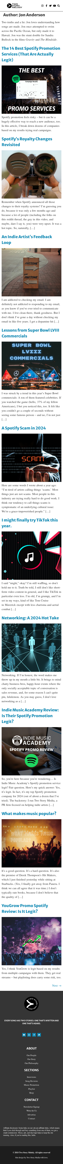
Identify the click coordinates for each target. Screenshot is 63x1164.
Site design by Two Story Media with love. (31, 1157)
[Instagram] (42, 6)
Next (56, 985)
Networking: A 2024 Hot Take (30, 617)
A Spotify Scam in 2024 (24, 428)
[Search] (58, 6)
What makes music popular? (29, 813)
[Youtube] (54, 6)
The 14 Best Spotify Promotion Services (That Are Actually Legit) (31, 54)
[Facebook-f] (46, 6)
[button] (32, 5)
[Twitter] (50, 6)
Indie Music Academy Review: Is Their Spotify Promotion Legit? (30, 716)
